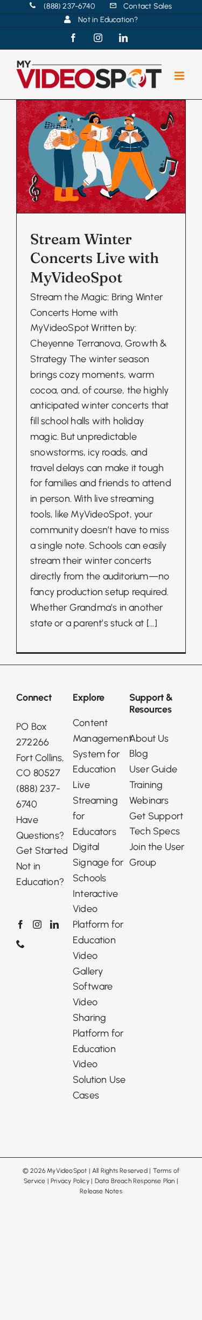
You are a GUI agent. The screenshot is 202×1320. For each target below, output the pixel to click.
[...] (152, 623)
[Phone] (20, 943)
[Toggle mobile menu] (180, 75)
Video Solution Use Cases (99, 1079)
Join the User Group (157, 854)
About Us (149, 738)
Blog (138, 753)
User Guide (153, 769)
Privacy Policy (70, 1181)
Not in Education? (40, 874)
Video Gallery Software (93, 971)
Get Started (42, 850)
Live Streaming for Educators (95, 808)
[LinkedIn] (54, 924)
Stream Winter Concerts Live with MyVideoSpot (94, 258)
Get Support (156, 816)
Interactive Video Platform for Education (98, 917)
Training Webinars (149, 792)
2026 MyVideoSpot (58, 1170)
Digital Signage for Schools (98, 862)
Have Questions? (40, 827)
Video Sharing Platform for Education (98, 1025)
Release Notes (101, 1191)
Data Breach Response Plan (135, 1181)
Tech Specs (154, 831)
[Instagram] (37, 924)
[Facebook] (20, 924)
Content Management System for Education (101, 746)
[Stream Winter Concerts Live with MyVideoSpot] (101, 156)
